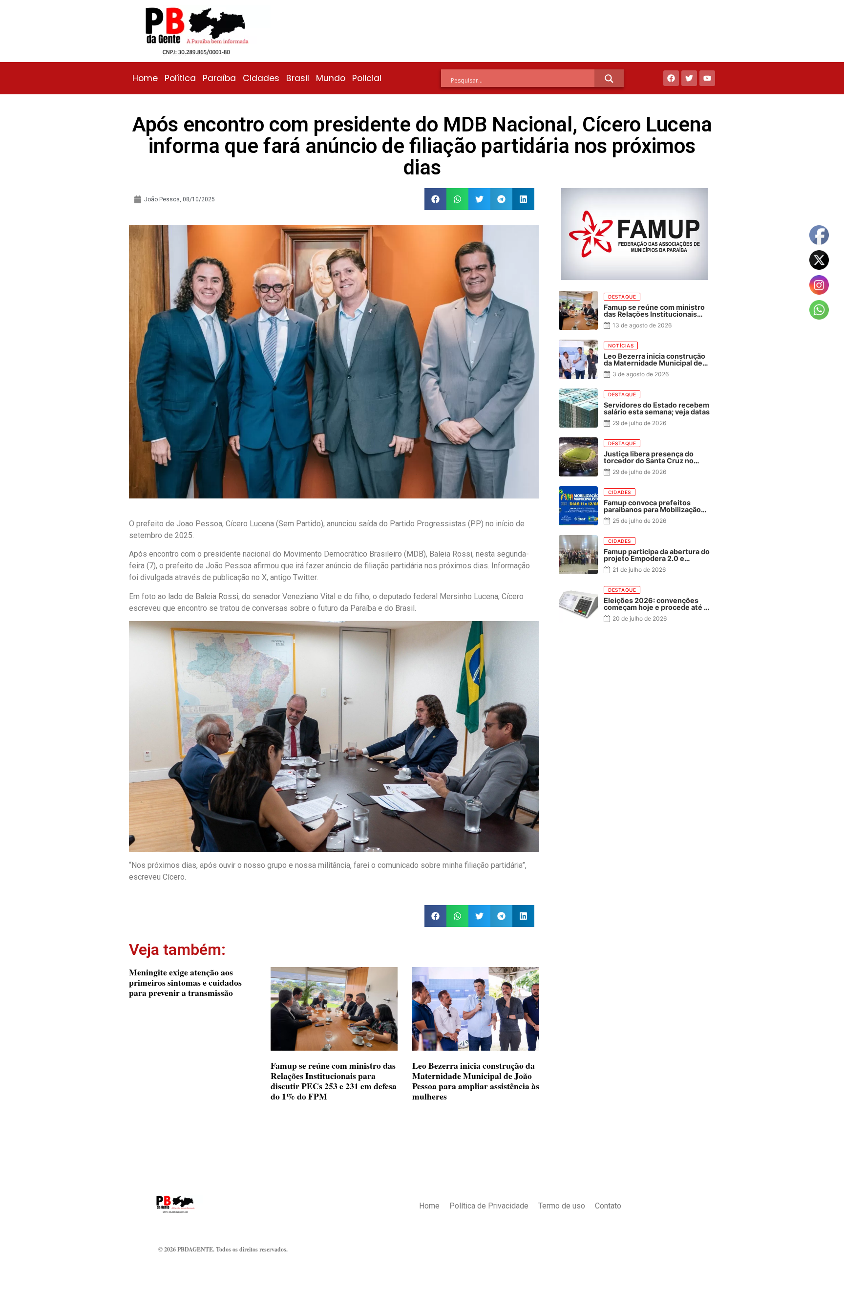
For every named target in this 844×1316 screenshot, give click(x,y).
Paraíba (219, 78)
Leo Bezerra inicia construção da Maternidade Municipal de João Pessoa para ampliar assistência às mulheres (475, 1080)
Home (145, 78)
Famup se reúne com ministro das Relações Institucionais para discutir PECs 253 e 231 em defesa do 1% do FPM (334, 1080)
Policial (366, 78)
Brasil (297, 78)
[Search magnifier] (609, 78)
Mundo (330, 78)
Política (180, 78)
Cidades (261, 78)
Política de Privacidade (488, 1205)
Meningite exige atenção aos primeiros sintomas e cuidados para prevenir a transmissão (185, 982)
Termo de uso (561, 1205)
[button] (435, 199)
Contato (608, 1205)
